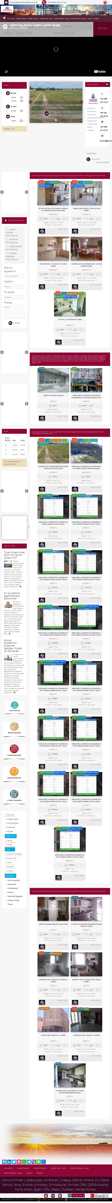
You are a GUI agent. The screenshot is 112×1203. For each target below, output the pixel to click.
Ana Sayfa (11, 18)
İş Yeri (50, 26)
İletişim (96, 18)
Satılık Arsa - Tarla (46, 18)
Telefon (8, 281)
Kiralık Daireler (33, 18)
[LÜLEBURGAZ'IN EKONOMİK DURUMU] (14, 517)
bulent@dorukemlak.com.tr (23, 2)
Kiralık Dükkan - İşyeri (78, 18)
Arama (90, 18)
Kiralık (17, 26)
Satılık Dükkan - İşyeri (62, 18)
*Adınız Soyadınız (10, 269)
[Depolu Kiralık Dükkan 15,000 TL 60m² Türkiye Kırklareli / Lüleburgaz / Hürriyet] (14, 333)
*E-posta (9, 292)
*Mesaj (8, 302)
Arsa (41, 26)
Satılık (7, 26)
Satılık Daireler (21, 18)
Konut (31, 26)
